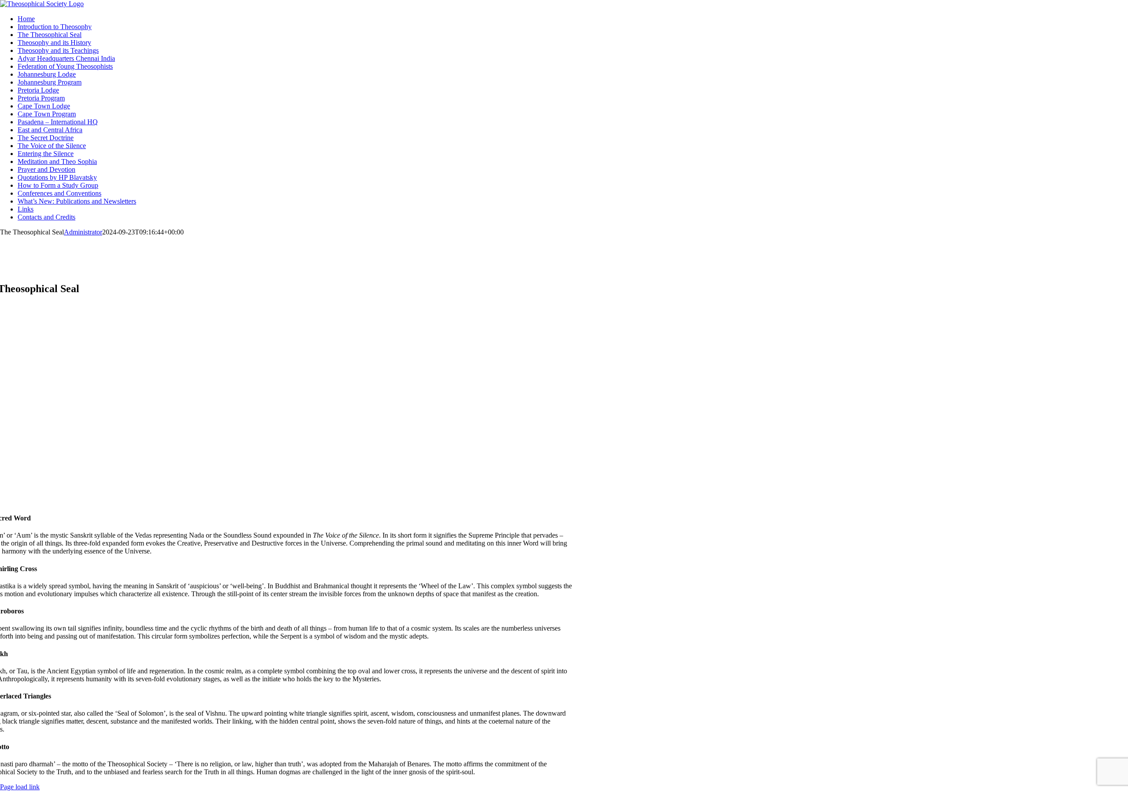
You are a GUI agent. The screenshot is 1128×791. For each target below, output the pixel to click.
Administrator (83, 232)
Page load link (20, 787)
